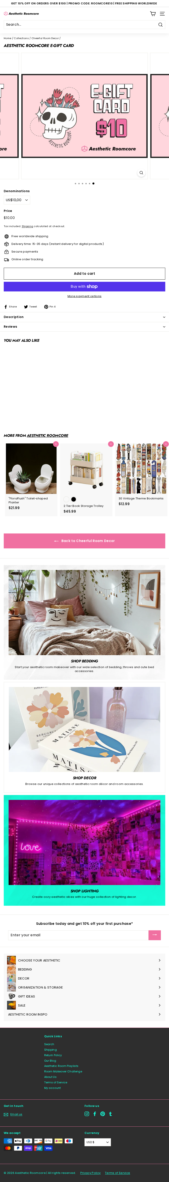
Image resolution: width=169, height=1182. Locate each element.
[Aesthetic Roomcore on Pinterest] (102, 1114)
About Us (50, 1077)
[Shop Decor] (84, 729)
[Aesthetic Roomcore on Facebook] (94, 1114)
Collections (21, 38)
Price (8, 211)
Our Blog (50, 1061)
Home (7, 38)
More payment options (85, 296)
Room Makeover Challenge (63, 1071)
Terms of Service (55, 1082)
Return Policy (53, 1055)
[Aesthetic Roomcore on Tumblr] (110, 1114)
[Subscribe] (155, 935)
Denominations (17, 191)
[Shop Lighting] (84, 842)
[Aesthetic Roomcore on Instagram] (86, 1114)
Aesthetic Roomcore (47, 435)
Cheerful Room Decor (45, 38)
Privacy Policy (90, 1173)
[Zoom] (141, 173)
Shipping (27, 226)
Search (49, 1044)
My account (52, 1088)
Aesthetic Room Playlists (61, 1066)
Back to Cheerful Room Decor (87, 541)
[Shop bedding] (84, 612)
